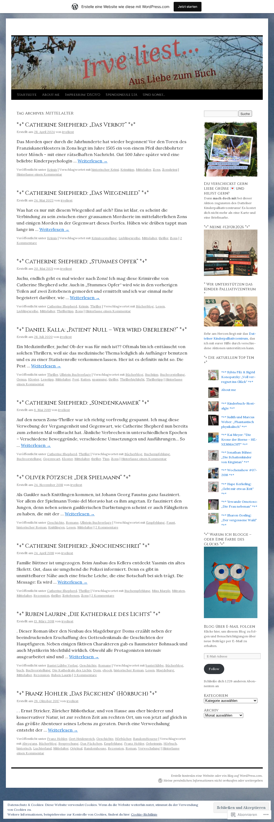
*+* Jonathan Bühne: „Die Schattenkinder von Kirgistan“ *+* (236, 457)
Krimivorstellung (104, 238)
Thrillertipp (65, 311)
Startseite (27, 94)
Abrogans (29, 743)
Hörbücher (123, 739)
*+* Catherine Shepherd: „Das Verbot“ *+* (76, 125)
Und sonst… (154, 94)
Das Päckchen (91, 743)
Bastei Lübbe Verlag (62, 665)
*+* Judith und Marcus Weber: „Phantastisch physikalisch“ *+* (237, 422)
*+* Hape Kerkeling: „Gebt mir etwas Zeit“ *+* (237, 489)
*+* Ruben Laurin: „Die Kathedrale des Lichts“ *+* (88, 614)
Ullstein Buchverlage (75, 374)
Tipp (105, 459)
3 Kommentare (85, 675)
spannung (99, 379)
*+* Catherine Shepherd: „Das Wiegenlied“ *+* (83, 193)
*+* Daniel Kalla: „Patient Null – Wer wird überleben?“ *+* (102, 330)
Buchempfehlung (157, 454)
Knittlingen (56, 527)
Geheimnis (154, 743)
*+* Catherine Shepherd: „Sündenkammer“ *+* (83, 403)
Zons (157, 170)
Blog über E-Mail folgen (229, 626)
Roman (130, 748)
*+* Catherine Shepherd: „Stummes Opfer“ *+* (82, 261)
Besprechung (68, 743)
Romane (72, 522)
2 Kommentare (106, 527)
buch (20, 670)
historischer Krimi (105, 170)
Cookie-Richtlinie (144, 814)
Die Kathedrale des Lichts (72, 670)
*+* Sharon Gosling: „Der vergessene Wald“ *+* (239, 520)
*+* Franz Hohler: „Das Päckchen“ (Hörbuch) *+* (87, 694)
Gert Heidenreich (82, 739)
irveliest (68, 132)
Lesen (160, 306)
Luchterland (42, 748)
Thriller (95, 306)
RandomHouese (145, 739)
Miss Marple (161, 591)
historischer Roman (32, 527)
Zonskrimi (169, 170)
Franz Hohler (57, 739)
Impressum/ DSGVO (82, 94)
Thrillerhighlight (132, 379)
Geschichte (55, 522)
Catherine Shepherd (62, 306)
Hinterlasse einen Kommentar (39, 174)
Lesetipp (47, 379)
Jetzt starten (187, 7)
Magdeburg (165, 670)
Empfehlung (155, 522)
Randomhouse (95, 748)
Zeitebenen (70, 595)
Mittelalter (143, 170)
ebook (107, 670)
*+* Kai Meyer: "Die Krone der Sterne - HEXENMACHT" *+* (239, 439)
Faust (170, 522)
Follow (214, 669)
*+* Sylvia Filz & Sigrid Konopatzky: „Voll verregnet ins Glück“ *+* (238, 377)
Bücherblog (145, 306)
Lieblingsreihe (129, 238)
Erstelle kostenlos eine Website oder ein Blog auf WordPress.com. (217, 776)
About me (51, 94)
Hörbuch (170, 743)
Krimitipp (127, 170)
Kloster (33, 379)
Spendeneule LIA (121, 94)
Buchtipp (151, 374)
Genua (21, 379)
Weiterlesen (93, 160)
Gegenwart (51, 459)
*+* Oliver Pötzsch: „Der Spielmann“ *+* (74, 477)
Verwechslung (149, 748)
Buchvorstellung (172, 374)
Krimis (52, 170)
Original (76, 748)
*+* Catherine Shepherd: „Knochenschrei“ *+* (83, 546)
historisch (24, 748)
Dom (97, 670)
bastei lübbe (155, 665)
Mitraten (178, 591)
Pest (75, 379)
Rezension (41, 595)
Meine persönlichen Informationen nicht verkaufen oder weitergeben (213, 780)
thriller (163, 238)
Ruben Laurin (61, 675)
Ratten (85, 379)
